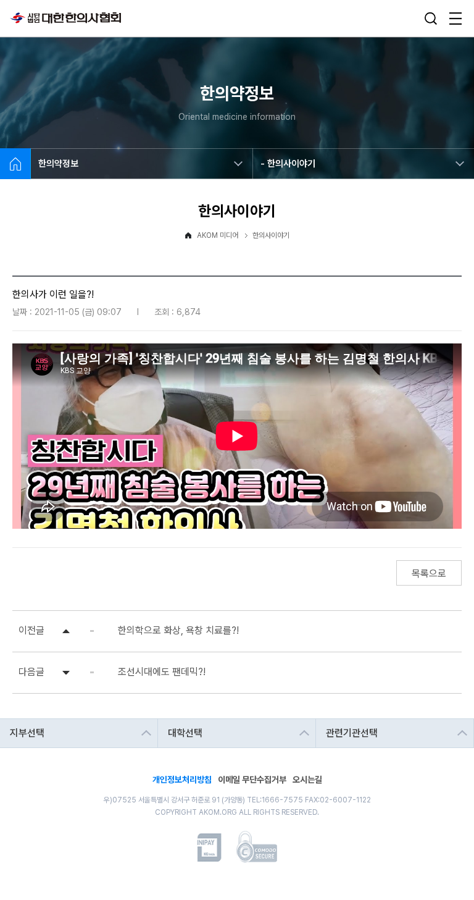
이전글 (31, 630)
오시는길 (307, 779)
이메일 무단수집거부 (252, 779)
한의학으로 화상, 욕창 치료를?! (178, 630)
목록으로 (429, 573)
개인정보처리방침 (182, 779)
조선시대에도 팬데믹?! (162, 672)
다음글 (31, 672)
